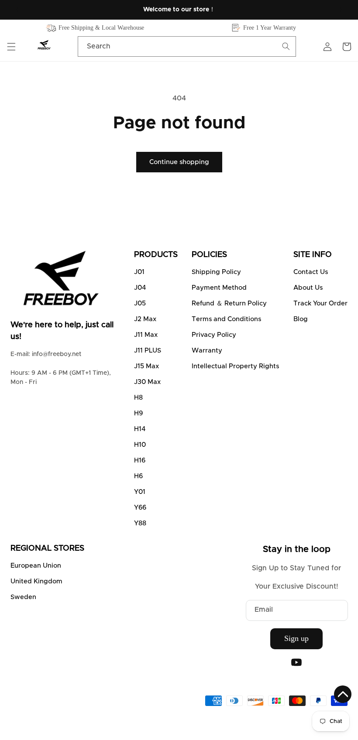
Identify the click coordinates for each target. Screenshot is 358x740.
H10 (140, 445)
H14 (139, 429)
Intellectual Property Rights (235, 366)
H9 (138, 413)
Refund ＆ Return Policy (229, 303)
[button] (11, 46)
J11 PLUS (147, 350)
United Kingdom (36, 581)
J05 (140, 303)
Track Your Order (320, 303)
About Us (308, 287)
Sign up (296, 638)
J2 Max (145, 319)
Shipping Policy (216, 272)
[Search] (286, 46)
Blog (300, 319)
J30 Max (147, 382)
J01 (139, 272)
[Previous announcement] (17, 9)
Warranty (207, 350)
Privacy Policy (214, 335)
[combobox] (187, 46)
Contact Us (310, 272)
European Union (35, 565)
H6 (138, 476)
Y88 (140, 523)
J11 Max (146, 335)
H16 (139, 460)
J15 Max (146, 366)
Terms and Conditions (226, 319)
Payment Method (219, 287)
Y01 (139, 492)
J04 (140, 287)
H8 (138, 397)
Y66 (140, 507)
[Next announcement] (341, 9)
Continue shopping (179, 162)
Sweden (23, 597)
